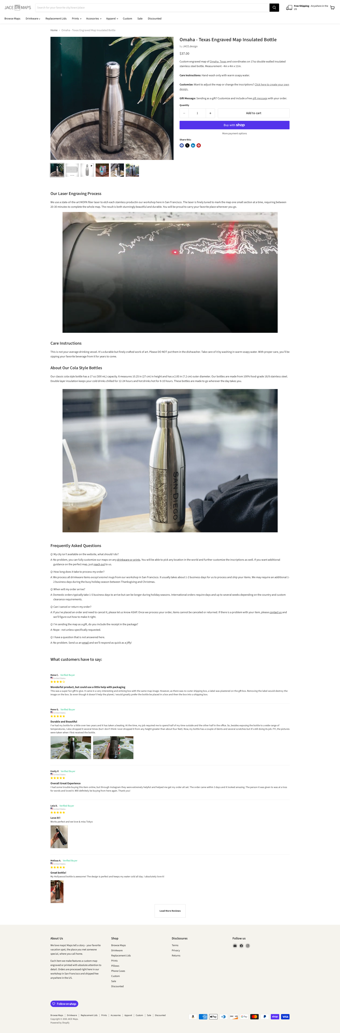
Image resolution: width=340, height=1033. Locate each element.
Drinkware (32, 19)
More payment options (234, 133)
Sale (140, 19)
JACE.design (190, 46)
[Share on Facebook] (182, 145)
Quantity (184, 105)
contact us (276, 612)
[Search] (274, 8)
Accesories (93, 19)
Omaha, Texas (218, 62)
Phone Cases (118, 971)
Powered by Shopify (59, 1022)
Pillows (115, 966)
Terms (175, 945)
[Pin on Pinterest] (199, 145)
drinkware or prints (128, 560)
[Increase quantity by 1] (210, 113)
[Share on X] (187, 145)
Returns (176, 955)
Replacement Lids (56, 19)
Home (54, 30)
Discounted (155, 19)
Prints (76, 19)
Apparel (111, 19)
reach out (99, 564)
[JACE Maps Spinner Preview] (87, 170)
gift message (260, 98)
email (85, 643)
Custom (127, 19)
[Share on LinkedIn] (193, 145)
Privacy (176, 950)
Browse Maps (12, 19)
